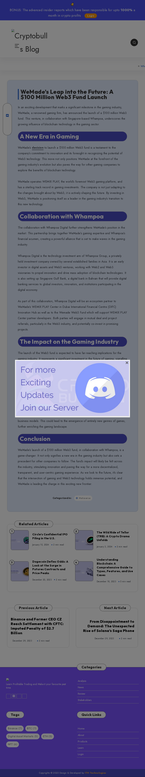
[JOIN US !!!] (72, 415)
